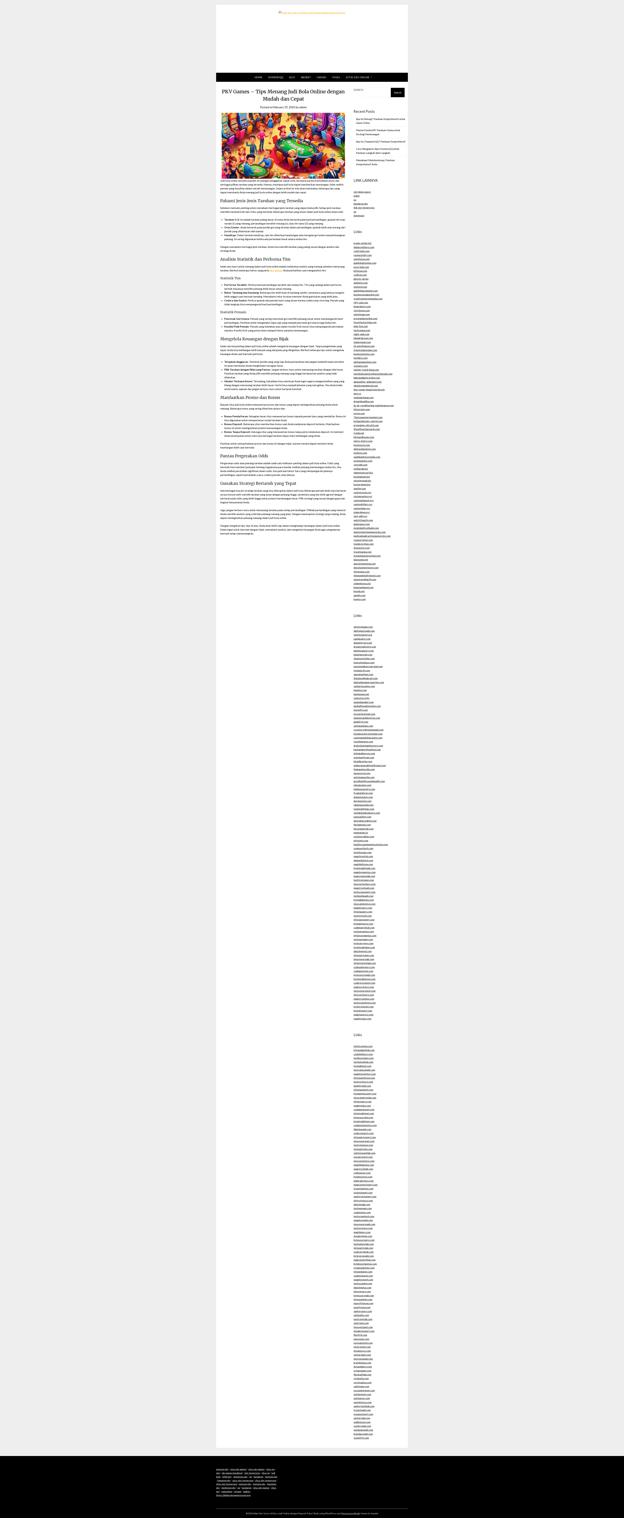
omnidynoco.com (363, 1402)
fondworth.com (362, 670)
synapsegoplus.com (364, 1267)
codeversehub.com (364, 1251)
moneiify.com (361, 709)
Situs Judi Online (358, 77)
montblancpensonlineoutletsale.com (373, 373)
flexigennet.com (362, 824)
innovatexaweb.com (364, 1069)
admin (303, 107)
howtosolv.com (362, 445)
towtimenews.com (363, 741)
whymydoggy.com (363, 626)
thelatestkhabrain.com (366, 678)
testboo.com (360, 452)
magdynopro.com (363, 907)
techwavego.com (363, 1208)
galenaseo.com (362, 524)
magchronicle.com (363, 856)
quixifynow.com (362, 1307)
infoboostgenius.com (365, 935)
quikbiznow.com (362, 1422)
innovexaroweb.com (364, 1224)
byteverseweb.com (364, 1255)
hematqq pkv (224, 1480)
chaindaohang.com (364, 397)
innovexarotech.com (365, 990)
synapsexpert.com (363, 1414)
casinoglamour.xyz (364, 500)
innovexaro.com (362, 1291)
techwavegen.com (363, 939)
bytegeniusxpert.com (365, 1093)
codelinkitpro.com (363, 1054)
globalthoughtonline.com (367, 706)
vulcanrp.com (361, 365)
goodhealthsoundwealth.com (369, 781)
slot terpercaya (252, 1473)
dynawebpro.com (363, 1366)
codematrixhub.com (364, 927)
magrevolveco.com (364, 986)
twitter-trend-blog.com (366, 369)
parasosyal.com (362, 773)
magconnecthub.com (365, 1259)
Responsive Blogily (350, 1513)
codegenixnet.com (363, 971)
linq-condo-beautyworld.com (369, 389)
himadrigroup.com (363, 338)
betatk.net (359, 591)
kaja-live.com (361, 326)
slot (218, 1473)
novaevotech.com (363, 1156)
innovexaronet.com (364, 1141)
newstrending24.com (365, 579)
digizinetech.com (363, 951)
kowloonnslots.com (364, 354)
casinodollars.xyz (363, 504)
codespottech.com (363, 848)
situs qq (270, 1469)
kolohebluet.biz (362, 476)
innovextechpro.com (365, 884)
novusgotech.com (363, 1342)
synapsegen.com (362, 1370)
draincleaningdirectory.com (368, 745)
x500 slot (227, 1476)
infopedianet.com (363, 1271)
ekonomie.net (361, 559)
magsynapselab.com (364, 876)
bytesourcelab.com (364, 1295)
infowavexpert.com (364, 919)
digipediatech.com (363, 860)
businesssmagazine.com (366, 294)
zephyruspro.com (363, 1311)
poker (357, 195)
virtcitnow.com (362, 310)
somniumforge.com (364, 757)
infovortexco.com (363, 1200)
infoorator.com (362, 409)
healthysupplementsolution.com (371, 844)
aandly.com (359, 595)
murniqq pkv (271, 1476)
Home (258, 77)
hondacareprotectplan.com (368, 733)
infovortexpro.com (364, 994)
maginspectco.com (363, 1014)
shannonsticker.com (364, 658)
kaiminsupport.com (364, 650)
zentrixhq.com (361, 1323)
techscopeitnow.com (365, 1002)
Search (358, 89)
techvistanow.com (363, 1145)
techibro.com (361, 357)
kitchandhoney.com (364, 437)
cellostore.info (362, 698)
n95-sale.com (361, 302)
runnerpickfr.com (363, 255)
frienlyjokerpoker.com (365, 350)
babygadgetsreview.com (367, 377)
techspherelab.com (364, 1244)
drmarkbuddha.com (364, 401)
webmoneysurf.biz (363, 472)
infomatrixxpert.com (365, 1137)
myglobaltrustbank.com (366, 528)
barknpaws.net (361, 694)
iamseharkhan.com (363, 674)
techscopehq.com (363, 1283)
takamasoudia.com (363, 804)
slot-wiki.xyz (360, 516)
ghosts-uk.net (361, 278)
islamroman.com (362, 342)
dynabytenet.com (363, 1236)
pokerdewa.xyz (362, 512)
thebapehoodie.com (364, 769)
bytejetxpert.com (363, 1010)
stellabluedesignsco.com (367, 812)
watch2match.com (363, 520)
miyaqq (237, 1491)
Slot (292, 77)
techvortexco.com (363, 1081)
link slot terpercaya (364, 207)
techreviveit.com (363, 915)
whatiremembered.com (366, 385)
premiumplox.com (363, 460)
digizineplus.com (362, 1287)
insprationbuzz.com (364, 662)
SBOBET (306, 77)
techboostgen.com (364, 1058)
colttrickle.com (362, 251)
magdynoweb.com (363, 1220)
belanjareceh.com (363, 654)
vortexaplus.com (362, 1382)
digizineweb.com (362, 1129)
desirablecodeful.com (365, 820)
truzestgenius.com (363, 1188)
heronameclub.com (364, 828)
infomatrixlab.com (363, 1247)
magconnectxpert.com (365, 1184)
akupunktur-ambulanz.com (368, 381)
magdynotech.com (363, 1279)
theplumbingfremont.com (367, 575)
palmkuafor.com (362, 638)
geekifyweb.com (362, 1085)
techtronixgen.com (364, 880)
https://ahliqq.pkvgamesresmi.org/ (233, 1495)
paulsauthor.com (362, 816)
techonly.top (360, 286)
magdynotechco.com (365, 1073)
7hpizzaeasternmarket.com (368, 417)
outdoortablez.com (364, 836)
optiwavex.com (362, 1398)
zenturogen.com (362, 1354)
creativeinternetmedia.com (368, 298)
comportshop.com (363, 540)
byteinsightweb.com (364, 868)
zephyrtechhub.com (364, 1406)
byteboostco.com (363, 1176)
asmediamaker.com (364, 702)
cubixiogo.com (361, 1386)
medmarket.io (361, 832)
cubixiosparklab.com (364, 1153)
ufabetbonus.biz (362, 583)
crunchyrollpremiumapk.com (369, 729)
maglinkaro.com (362, 1232)
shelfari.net (360, 488)
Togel (336, 77)
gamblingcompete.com (366, 290)
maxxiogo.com (361, 1339)
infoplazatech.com (363, 1089)
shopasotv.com (362, 547)
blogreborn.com (362, 306)
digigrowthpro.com (364, 247)
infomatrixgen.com (364, 955)
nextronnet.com (362, 1346)
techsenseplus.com (364, 931)
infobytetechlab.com (365, 963)
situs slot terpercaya (242, 1480)
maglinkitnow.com (363, 864)
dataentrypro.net (363, 642)
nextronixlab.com (363, 1319)
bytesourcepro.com (364, 1240)
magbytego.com (362, 1105)
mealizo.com (360, 690)
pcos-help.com (361, 267)
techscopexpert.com (364, 892)
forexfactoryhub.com (365, 322)
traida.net (359, 433)
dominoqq (359, 215)
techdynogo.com (362, 852)
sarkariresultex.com (364, 686)
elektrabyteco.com (364, 1180)
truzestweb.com (362, 1410)
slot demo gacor (362, 191)
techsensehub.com (363, 1061)
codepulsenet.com (363, 1275)
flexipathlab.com (362, 1374)
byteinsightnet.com (364, 1121)
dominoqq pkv (240, 1476)
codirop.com (360, 274)
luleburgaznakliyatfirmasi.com (370, 765)
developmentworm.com (366, 567)
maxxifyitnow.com (363, 1303)
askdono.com (361, 282)
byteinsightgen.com (364, 947)
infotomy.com (361, 840)
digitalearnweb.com (364, 630)
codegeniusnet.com (364, 1109)
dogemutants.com (363, 797)
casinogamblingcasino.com (368, 737)
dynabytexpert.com (364, 1331)
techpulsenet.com (363, 1192)
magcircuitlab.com (363, 1168)
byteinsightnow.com (364, 979)
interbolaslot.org (363, 634)
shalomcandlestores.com (367, 717)
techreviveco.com (363, 1228)
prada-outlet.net (362, 243)
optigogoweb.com (363, 1429)
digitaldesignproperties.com (369, 682)
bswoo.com (360, 599)
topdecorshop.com (364, 543)
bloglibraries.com (363, 761)
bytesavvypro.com (363, 943)
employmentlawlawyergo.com (370, 532)
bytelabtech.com (362, 1066)
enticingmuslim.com (364, 777)
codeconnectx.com (364, 1133)
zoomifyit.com (361, 1437)
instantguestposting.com (367, 555)
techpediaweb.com (363, 895)
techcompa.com (362, 330)
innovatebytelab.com (365, 1097)
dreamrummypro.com (365, 646)
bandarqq (258, 1476)
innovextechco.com (364, 1160)
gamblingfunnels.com (365, 262)
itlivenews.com (362, 571)
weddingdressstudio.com (367, 456)
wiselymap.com (362, 314)
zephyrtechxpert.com (365, 1196)
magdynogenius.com (365, 872)
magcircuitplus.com (364, 998)
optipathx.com (361, 1315)
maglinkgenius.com (364, 1164)
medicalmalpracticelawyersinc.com (372, 535)
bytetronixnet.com (364, 1006)
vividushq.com (361, 1378)
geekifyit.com (361, 721)
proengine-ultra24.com (366, 425)
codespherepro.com (364, 967)
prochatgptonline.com (365, 318)
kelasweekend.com (363, 587)
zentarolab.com (362, 1418)
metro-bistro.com (363, 441)
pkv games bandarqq (232, 1473)
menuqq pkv (222, 1469)
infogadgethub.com (364, 1050)
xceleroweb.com (362, 1426)
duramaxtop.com (362, 800)
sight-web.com (361, 334)
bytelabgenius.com (364, 899)
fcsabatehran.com (363, 793)
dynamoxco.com (362, 1350)
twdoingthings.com (364, 808)
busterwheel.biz (362, 484)
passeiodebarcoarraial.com (368, 666)
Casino (321, 77)
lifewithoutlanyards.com (367, 429)
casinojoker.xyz (362, 508)
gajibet (246, 1491)
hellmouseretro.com (364, 789)
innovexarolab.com (364, 959)
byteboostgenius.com (365, 1263)
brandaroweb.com (363, 1433)
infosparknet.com (363, 1299)
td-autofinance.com (364, 346)
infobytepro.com (362, 1101)
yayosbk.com (360, 464)
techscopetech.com (364, 1216)
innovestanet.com (363, 1327)
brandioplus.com (362, 1362)
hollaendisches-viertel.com (368, 421)
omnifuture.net (362, 259)
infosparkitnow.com (364, 1077)
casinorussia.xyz (362, 492)
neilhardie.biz (361, 468)
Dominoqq (275, 77)
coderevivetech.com (364, 982)
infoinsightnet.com (364, 1113)
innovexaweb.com (363, 1358)
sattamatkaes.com (363, 725)
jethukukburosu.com (364, 753)
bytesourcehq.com (363, 1117)
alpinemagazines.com (365, 361)
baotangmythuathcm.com (367, 749)
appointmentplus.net (365, 563)
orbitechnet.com (362, 1394)
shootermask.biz (362, 480)
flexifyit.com (360, 1334)
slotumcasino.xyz (363, 496)
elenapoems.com (362, 785)
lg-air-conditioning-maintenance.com (374, 405)
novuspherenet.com (364, 1390)
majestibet (226, 1491)
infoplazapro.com (363, 911)
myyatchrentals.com (364, 714)
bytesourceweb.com (364, 974)
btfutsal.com (360, 270)
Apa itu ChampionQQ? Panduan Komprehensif (380, 141)
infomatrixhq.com (363, 1149)
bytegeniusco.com (363, 923)
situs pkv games (238, 1469)
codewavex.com (362, 1172)
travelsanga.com (362, 551)
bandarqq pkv (361, 203)
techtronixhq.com (363, 1046)
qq (355, 199)
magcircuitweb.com (364, 887)
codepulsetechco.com (365, 1125)
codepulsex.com (362, 1212)
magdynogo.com (362, 1018)
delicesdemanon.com (365, 448)
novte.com (359, 413)
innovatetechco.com (364, 903)
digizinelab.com (362, 1204)
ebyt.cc (357, 393)
